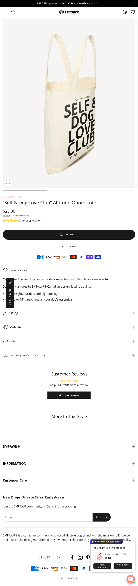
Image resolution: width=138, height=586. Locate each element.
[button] (5, 11)
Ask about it (123, 566)
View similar (102, 566)
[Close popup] (129, 545)
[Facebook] (72, 557)
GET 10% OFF (10, 296)
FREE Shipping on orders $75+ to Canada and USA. (67, 3)
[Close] (10, 282)
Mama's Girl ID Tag (116, 554)
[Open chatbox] (130, 579)
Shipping (6, 215)
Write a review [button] (69, 395)
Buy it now (69, 246)
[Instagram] (80, 557)
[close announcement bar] (134, 2)
